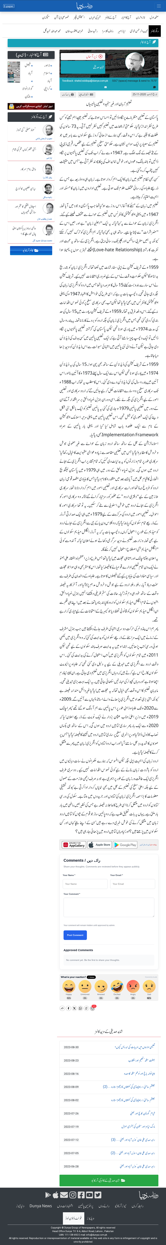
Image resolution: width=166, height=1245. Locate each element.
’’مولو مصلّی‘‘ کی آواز (26, 130)
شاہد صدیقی (98, 67)
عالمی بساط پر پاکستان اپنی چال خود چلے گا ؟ (24, 231)
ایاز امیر (121, 31)
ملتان (28, 96)
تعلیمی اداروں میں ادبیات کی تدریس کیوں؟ (109, 1047)
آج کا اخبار (126, 17)
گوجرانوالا (27, 89)
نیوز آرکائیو (120, 1206)
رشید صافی (93, 31)
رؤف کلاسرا (108, 31)
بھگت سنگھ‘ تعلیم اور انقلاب (109, 1061)
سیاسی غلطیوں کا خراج (26, 189)
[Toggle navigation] (158, 6)
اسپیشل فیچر (79, 17)
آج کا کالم (145, 42)
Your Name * (69, 875)
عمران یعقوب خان (74, 31)
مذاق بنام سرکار (28, 169)
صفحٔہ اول (154, 17)
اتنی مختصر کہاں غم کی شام (24, 150)
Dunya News (41, 1206)
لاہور (47, 65)
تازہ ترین (140, 17)
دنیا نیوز (20, 1206)
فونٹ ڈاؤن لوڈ (73, 1218)
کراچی (47, 89)
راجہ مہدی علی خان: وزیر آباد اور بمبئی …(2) (109, 1153)
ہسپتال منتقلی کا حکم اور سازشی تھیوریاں (25, 209)
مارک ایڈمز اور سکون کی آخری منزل (109, 1127)
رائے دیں (104, 1206)
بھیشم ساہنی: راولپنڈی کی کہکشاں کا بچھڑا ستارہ (109, 1100)
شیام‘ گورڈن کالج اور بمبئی (109, 1114)
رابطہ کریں (137, 1206)
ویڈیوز (90, 1218)
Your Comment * (72, 894)
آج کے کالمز (111, 17)
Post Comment (75, 935)
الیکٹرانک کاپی (84, 94)
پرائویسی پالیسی (85, 1206)
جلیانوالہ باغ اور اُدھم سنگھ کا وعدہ (109, 1074)
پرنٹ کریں (66, 94)
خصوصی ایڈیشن (61, 17)
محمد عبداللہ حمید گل (52, 31)
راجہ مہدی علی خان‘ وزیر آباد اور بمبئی (109, 1167)
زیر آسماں (91, 56)
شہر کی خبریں (95, 17)
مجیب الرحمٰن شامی (139, 31)
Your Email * (116, 875)
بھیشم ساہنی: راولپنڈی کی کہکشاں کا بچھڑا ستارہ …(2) (109, 1087)
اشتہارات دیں (65, 1206)
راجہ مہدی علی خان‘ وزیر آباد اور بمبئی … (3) (109, 1140)
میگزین (46, 17)
